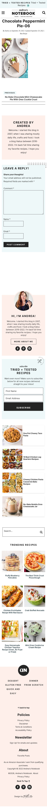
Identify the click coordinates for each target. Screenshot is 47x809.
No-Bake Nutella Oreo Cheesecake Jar (32, 505)
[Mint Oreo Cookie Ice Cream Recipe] (34, 640)
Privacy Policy (23, 720)
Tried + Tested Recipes (23, 4)
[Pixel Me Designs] (28, 796)
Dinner (33, 681)
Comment (9, 188)
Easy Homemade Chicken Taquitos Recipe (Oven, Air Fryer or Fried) (12, 648)
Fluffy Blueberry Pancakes (12, 576)
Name (7, 219)
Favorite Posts (23, 756)
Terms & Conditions (23, 727)
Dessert (13, 681)
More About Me (23, 341)
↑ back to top (23, 708)
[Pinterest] (23, 348)
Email (7, 231)
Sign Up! (13, 743)
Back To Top (22, 781)
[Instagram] (29, 348)
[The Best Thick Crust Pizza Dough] (34, 571)
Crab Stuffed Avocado (34, 610)
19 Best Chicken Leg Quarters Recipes (32, 458)
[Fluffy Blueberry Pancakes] (12, 571)
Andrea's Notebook (23, 13)
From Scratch (33, 685)
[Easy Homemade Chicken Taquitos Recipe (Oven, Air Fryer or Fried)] (12, 640)
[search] (44, 13)
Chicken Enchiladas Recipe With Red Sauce (12, 611)
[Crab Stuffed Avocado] (34, 606)
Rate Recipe (23, 34)
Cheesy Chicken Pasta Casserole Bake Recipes (33, 481)
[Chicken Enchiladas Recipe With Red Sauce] (12, 606)
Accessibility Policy (23, 730)
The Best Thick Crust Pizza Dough (34, 576)
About (35, 773)
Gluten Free (13, 685)
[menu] (3, 13)
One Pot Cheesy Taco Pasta (32, 434)
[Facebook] (17, 348)
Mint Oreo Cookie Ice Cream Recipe (34, 646)
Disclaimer (23, 724)
